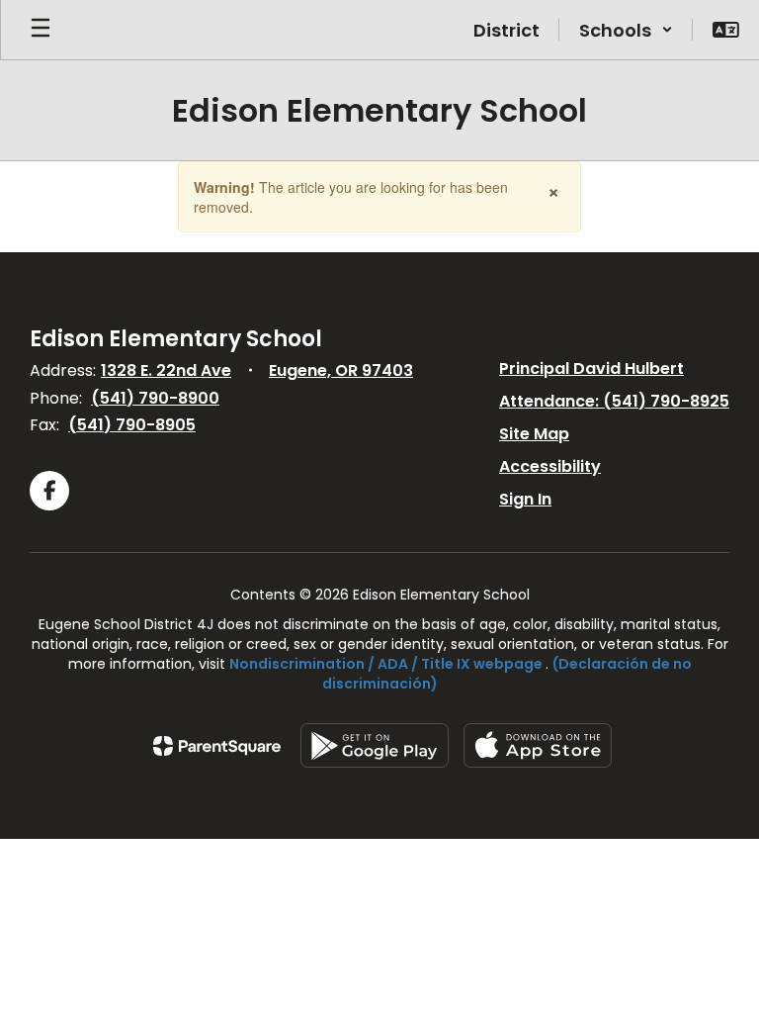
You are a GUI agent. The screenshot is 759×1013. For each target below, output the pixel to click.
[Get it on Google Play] (374, 745)
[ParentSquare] (217, 746)
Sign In (525, 499)
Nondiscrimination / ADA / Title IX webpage (386, 664)
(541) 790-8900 (155, 398)
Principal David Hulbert (591, 368)
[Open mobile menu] (40, 29)
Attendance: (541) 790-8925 (614, 401)
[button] (626, 29)
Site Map (534, 433)
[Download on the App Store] (538, 745)
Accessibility (550, 466)
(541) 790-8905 (132, 425)
